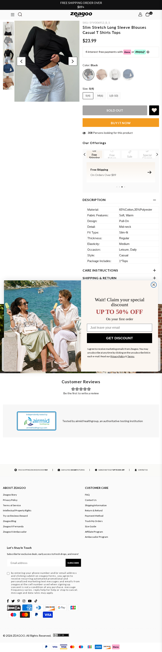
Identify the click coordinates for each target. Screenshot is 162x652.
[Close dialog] (153, 284)
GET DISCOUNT (119, 338)
